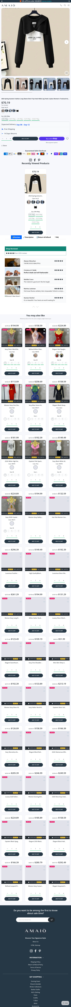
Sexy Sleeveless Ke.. (11, 752)
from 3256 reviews (21, 253)
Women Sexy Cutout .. (35, 886)
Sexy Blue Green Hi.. (35, 405)
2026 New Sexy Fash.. (59, 797)
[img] (10, 253)
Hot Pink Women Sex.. (59, 517)
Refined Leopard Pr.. (11, 886)
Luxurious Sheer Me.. (59, 573)
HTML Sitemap (35, 945)
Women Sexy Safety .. (35, 517)
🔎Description (28, 237)
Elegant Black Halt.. (59, 841)
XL (18, 363)
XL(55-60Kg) (27, 119)
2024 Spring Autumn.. (35, 196)
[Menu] (69, 5)
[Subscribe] (51, 919)
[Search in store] (65, 5)
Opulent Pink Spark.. (35, 461)
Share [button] (5, 145)
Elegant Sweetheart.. (12, 663)
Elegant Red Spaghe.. (59, 349)
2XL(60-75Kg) (35, 119)
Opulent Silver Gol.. (59, 707)
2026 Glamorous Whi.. (59, 752)
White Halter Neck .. (35, 618)
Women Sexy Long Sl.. (12, 618)
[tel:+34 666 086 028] (61, 5)
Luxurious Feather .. (11, 573)
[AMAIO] (8, 5)
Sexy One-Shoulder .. (35, 663)
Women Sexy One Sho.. (11, 405)
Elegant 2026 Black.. (35, 841)
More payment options (52, 142)
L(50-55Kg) (20, 119)
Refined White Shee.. (35, 349)
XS (55, 363)
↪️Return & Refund (44, 237)
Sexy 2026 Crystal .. (11, 517)
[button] (1, 1)
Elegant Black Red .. (35, 752)
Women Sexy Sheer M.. (11, 707)
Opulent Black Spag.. (12, 841)
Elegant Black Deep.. (59, 405)
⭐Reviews (16, 237)
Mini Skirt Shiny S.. (59, 663)
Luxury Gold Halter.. (11, 797)
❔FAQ (56, 237)
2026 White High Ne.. (12, 461)
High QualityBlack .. (35, 573)
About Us (35, 942)
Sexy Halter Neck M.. (35, 707)
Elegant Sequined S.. (59, 886)
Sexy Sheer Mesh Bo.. (12, 349)
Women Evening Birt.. (35, 797)
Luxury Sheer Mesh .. (59, 618)
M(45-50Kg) (12, 119)
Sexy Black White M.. (59, 461)
